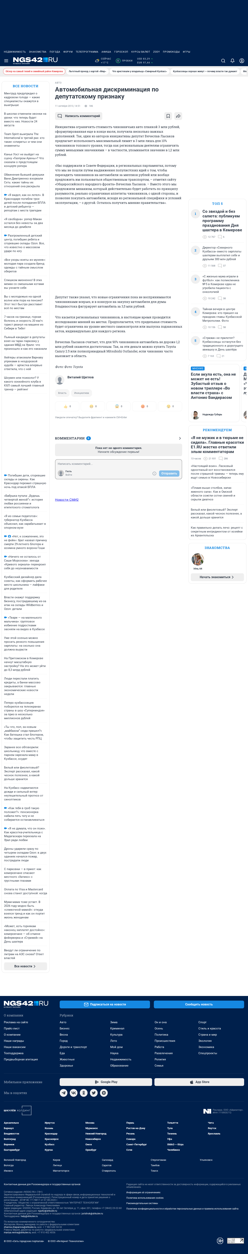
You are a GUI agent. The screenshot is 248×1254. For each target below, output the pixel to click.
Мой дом (116, 1047)
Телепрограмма (87, 51)
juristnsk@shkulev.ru (92, 1213)
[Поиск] (223, 60)
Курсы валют (140, 51)
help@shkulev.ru (29, 1216)
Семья (159, 1065)
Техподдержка (13, 1053)
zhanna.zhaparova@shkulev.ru (20, 1227)
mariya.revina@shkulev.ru (17, 1232)
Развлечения (164, 1053)
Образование (119, 1065)
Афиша (106, 51)
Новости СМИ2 (67, 500)
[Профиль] (241, 60)
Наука (114, 1053)
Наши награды (14, 1041)
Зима (113, 1022)
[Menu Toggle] (6, 60)
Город (64, 1041)
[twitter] (94, 1093)
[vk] (74, 1093)
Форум (68, 51)
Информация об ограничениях (143, 1192)
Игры (186, 51)
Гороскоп (121, 51)
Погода (55, 51)
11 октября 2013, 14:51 (67, 106)
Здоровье (66, 1065)
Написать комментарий (82, 116)
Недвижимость (15, 51)
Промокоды (171, 51)
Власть (62, 393)
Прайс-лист (12, 1028)
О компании (12, 1034)
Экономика (206, 1047)
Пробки (125, 60)
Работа (159, 1047)
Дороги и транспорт (73, 1047)
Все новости (25, 86)
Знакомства (37, 51)
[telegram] (63, 1093)
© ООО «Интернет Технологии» (66, 1241)
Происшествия (165, 1041)
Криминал (117, 1028)
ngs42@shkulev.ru (47, 1211)
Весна (64, 1034)
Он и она (161, 1022)
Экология (205, 1041)
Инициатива (81, 393)
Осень (159, 1028)
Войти (68, 475)
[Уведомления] (232, 60)
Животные (67, 1059)
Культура (116, 1034)
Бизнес (65, 1028)
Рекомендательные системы (142, 1203)
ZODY (156, 51)
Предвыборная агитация (21, 1059)
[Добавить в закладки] (168, 116)
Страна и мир (207, 1034)
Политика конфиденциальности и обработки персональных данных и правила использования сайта (182, 1208)
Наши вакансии (15, 1047)
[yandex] (104, 1093)
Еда (62, 1053)
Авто (63, 1022)
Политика (161, 1034)
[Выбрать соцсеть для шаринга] (178, 116)
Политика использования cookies (145, 1198)
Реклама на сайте (16, 1022)
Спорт (202, 1022)
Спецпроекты (207, 1053)
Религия (160, 1059)
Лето (113, 1041)
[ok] (84, 1093)
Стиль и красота (209, 1028)
